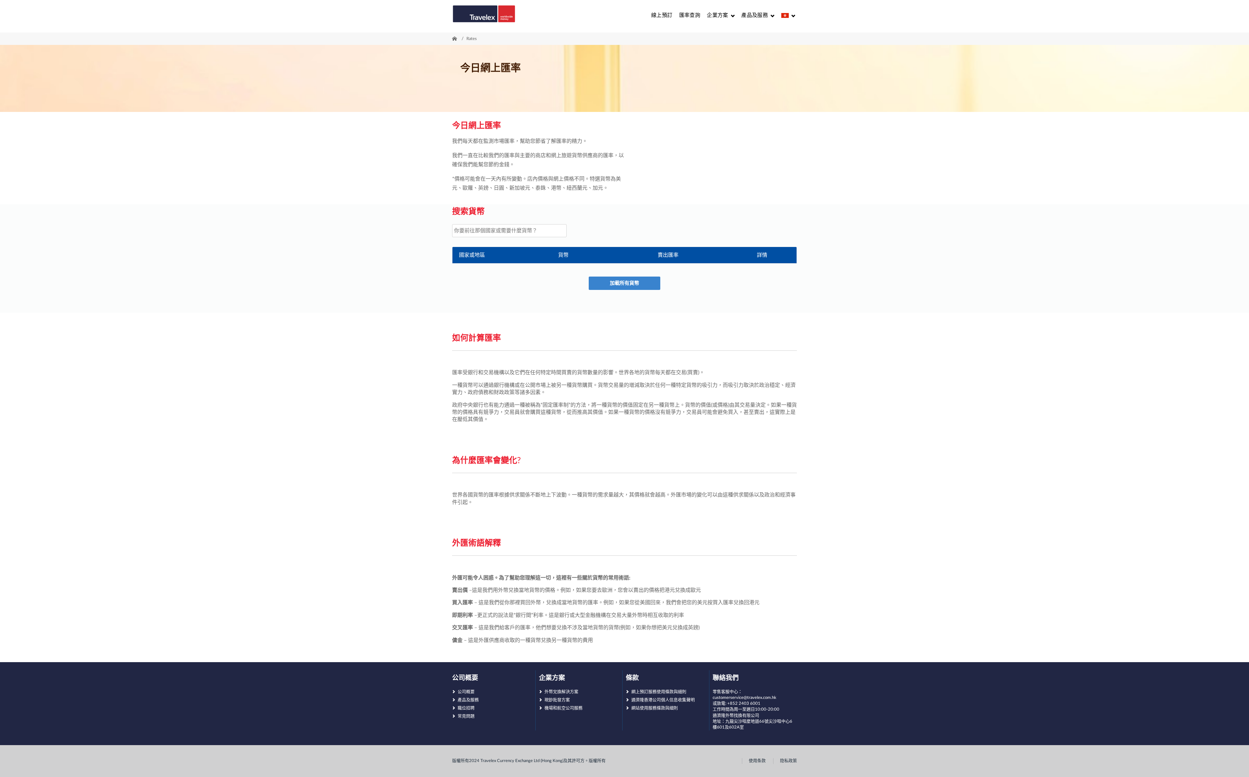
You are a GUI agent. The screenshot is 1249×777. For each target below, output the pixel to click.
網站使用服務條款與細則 (654, 708)
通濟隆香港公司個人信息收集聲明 (663, 700)
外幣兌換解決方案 (561, 692)
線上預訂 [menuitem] (662, 15)
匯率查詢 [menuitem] (690, 15)
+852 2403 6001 (743, 704)
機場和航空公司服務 (563, 708)
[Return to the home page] (484, 14)
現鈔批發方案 (557, 700)
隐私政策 (788, 761)
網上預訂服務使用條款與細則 (658, 692)
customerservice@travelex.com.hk (744, 698)
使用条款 (757, 761)
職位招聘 (466, 708)
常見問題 (466, 716)
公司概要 (466, 692)
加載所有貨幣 (624, 283)
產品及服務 (468, 700)
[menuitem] (721, 15)
